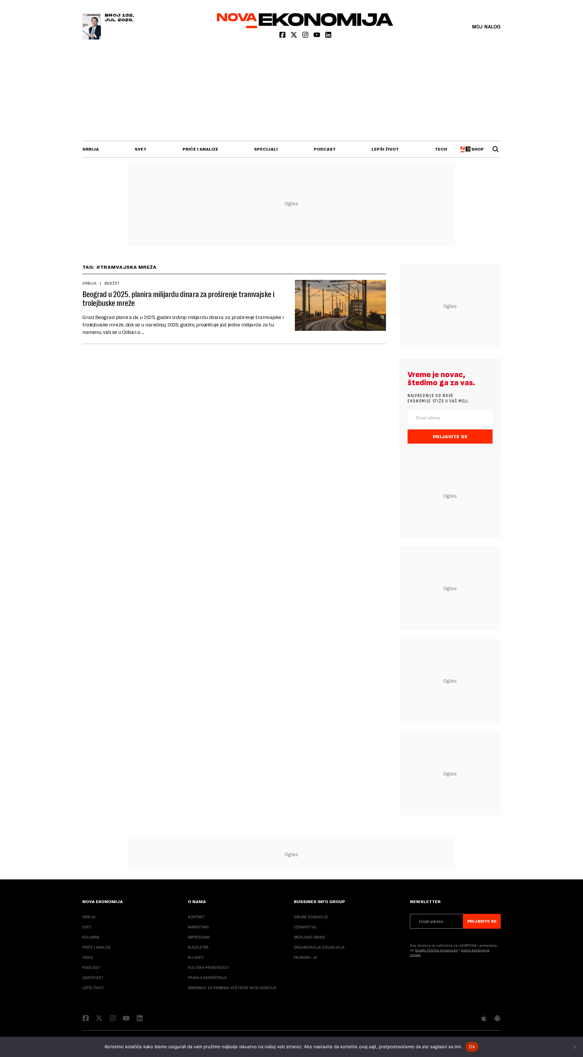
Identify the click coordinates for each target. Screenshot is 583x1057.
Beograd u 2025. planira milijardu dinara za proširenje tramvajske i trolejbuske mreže (178, 299)
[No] (574, 1046)
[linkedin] (328, 36)
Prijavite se (450, 436)
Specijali (266, 149)
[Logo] (305, 26)
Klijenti (196, 957)
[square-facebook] (283, 36)
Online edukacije (311, 917)
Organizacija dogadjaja (319, 947)
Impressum (199, 937)
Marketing (198, 927)
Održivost (93, 977)
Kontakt (196, 917)
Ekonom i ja (305, 957)
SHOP (476, 149)
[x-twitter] (294, 36)
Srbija (90, 149)
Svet (140, 149)
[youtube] (317, 36)
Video (87, 957)
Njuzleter (198, 947)
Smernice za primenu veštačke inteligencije (232, 987)
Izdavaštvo (305, 927)
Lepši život (385, 149)
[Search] (496, 149)
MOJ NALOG (486, 26)
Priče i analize (200, 149)
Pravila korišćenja (207, 977)
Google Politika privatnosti (436, 950)
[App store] (483, 1019)
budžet (112, 283)
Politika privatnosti (208, 967)
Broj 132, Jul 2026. (119, 18)
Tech (441, 149)
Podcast (325, 149)
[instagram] (306, 36)
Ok (472, 1046)
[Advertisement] (291, 90)
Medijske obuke (309, 937)
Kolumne (91, 937)
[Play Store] (497, 1019)
